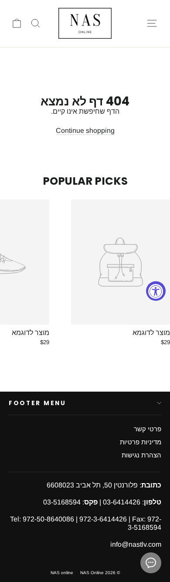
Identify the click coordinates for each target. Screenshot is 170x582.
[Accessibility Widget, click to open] (156, 291)
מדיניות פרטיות (140, 442)
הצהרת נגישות (141, 455)
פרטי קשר (147, 429)
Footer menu (37, 403)
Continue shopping (85, 130)
